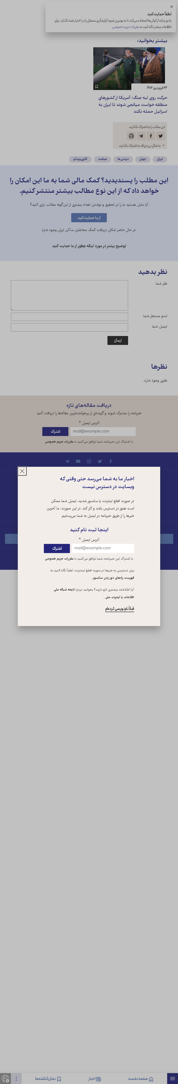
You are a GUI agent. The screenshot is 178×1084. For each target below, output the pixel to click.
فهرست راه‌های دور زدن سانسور (113, 578)
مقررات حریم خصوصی (59, 559)
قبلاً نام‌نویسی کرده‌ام (119, 609)
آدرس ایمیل (89, 540)
